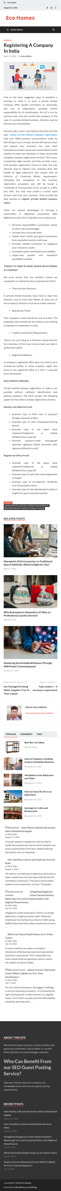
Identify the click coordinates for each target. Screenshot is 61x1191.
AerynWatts (26, 56)
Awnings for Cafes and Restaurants (36, 809)
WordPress (20, 1187)
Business (7, 40)
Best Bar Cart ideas (34, 742)
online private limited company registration (26, 505)
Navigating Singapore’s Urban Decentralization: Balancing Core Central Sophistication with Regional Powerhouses (30, 1140)
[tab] (11, 734)
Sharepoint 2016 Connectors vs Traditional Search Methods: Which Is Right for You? (28, 563)
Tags (39, 734)
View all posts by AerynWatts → (39, 715)
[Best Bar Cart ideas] (13, 742)
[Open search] (53, 29)
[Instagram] (55, 7)
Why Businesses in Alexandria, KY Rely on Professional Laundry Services (27, 614)
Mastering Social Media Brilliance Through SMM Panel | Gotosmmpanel (28, 664)
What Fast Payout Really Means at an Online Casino (30, 1152)
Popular (11, 734)
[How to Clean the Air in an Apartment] (13, 791)
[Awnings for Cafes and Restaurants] (13, 808)
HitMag (33, 1187)
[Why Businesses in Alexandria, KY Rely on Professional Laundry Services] (30, 592)
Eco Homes (20, 17)
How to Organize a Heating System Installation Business (39, 760)
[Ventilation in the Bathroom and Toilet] (13, 775)
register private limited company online (24, 508)
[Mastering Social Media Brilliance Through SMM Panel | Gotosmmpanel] (30, 643)
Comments (26, 734)
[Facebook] (47, 7)
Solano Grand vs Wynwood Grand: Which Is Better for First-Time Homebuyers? (30, 973)
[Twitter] (51, 7)
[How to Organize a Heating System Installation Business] (13, 759)
